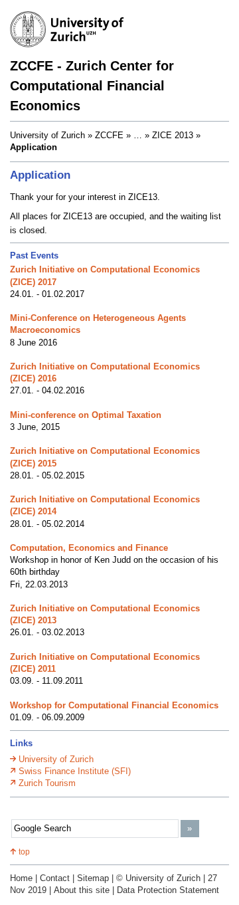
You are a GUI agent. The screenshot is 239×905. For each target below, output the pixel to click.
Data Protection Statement (168, 890)
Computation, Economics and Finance (89, 548)
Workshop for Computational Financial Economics (114, 705)
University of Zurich (56, 759)
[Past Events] (141, 136)
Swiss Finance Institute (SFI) (75, 771)
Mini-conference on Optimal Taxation (85, 415)
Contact (55, 878)
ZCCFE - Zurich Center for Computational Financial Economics (92, 85)
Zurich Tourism (47, 783)
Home (21, 878)
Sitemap (93, 878)
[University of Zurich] (73, 30)
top (24, 851)
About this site (82, 890)
